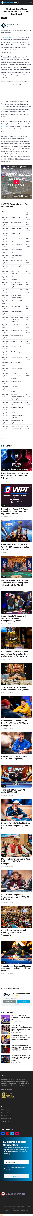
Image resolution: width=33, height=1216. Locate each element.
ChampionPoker (6, 1113)
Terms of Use (16, 1210)
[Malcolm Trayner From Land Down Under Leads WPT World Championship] (16, 845)
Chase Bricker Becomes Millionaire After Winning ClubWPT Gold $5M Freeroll (16, 968)
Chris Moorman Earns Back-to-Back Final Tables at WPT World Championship (14, 723)
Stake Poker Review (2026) (21, 993)
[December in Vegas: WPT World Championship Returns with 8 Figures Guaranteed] (16, 495)
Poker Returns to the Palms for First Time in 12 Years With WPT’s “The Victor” (15, 475)
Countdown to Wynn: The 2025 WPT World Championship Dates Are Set (15, 547)
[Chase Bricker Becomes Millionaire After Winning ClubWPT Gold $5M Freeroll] (16, 952)
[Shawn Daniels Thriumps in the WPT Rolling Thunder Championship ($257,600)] (16, 602)
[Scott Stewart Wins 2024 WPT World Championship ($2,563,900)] (16, 674)
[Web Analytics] (3, 1215)
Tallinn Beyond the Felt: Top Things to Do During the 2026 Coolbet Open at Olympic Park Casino (21, 1058)
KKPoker (4, 1116)
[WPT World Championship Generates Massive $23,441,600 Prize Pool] (16, 881)
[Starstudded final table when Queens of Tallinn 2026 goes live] (5, 1023)
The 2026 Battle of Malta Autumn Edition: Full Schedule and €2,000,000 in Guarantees (21, 1047)
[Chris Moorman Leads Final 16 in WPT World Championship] (16, 743)
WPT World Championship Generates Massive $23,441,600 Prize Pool (15, 897)
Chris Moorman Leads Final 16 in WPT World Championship (15, 757)
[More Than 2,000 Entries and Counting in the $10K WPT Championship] (16, 917)
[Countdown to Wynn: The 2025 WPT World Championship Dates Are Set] (16, 531)
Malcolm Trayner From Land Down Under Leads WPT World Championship (15, 861)
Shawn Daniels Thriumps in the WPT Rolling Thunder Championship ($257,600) (14, 618)
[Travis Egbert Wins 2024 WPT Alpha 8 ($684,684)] (16, 776)
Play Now (24, 1001)
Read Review (9, 1001)
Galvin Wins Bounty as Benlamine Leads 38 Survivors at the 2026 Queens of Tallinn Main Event (21, 1028)
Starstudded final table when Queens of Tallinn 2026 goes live (20, 1017)
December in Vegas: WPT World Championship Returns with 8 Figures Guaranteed (14, 511)
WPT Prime (4, 126)
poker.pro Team (13, 25)
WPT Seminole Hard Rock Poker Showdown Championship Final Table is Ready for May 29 (15, 582)
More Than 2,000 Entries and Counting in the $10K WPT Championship (13, 932)
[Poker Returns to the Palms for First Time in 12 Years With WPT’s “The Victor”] (16, 460)
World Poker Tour (9, 37)
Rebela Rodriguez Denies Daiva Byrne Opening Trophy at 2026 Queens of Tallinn (20, 1037)
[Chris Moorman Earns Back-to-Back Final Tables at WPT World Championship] (16, 707)
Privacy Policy (24, 1210)
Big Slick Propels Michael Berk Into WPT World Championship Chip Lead (16, 825)
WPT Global (5, 1110)
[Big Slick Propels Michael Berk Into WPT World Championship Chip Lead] (16, 810)
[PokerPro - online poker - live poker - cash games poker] (9, 2)
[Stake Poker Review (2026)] (6, 995)
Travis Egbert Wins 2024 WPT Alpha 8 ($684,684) (14, 791)
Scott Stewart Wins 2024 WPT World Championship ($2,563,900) (15, 688)
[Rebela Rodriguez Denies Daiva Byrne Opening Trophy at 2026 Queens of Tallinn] (5, 1043)
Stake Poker (5, 1121)
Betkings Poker (6, 1118)
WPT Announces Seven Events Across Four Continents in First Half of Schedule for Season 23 (14, 654)
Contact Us (7, 1210)
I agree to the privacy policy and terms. (16, 1168)
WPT (4, 17)
